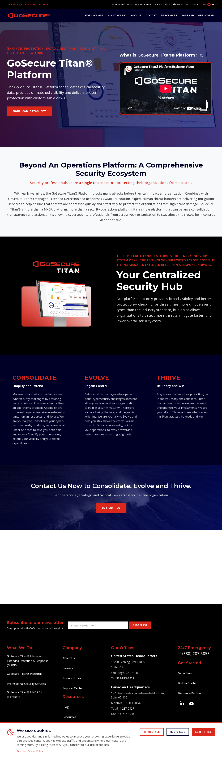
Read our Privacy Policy (30, 751)
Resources (169, 15)
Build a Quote (187, 683)
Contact (195, 4)
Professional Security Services (26, 684)
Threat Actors (180, 4)
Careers (68, 668)
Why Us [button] (135, 15)
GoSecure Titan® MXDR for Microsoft (25, 694)
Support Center (143, 4)
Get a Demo (206, 15)
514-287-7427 (125, 708)
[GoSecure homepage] (29, 15)
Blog (167, 4)
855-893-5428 (125, 678)
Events (158, 4)
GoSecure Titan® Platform (24, 674)
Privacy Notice (72, 678)
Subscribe (140, 625)
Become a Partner (189, 693)
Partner (187, 15)
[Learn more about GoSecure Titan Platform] (201, 55)
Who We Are (94, 15)
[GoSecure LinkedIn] (182, 703)
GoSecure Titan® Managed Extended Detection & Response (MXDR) (27, 660)
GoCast (151, 15)
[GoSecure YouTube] (191, 703)
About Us (69, 658)
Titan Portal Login (122, 4)
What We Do (117, 15)
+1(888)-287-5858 (194, 653)
